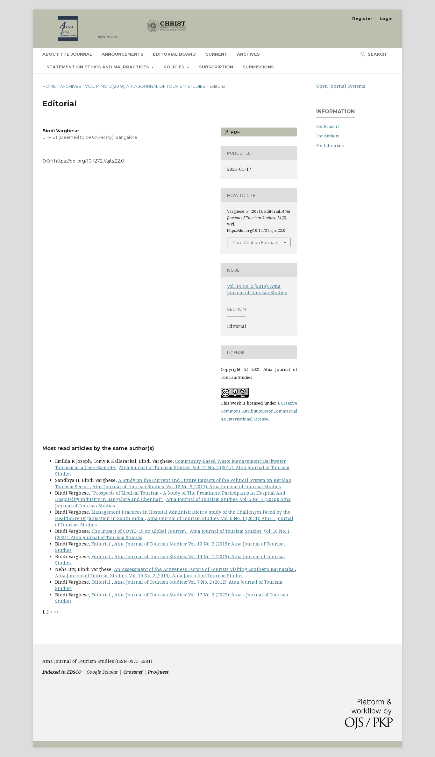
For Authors (327, 136)
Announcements (122, 54)
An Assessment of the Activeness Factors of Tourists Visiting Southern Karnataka (204, 569)
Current (216, 54)
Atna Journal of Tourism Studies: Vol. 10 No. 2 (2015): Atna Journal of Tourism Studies (149, 576)
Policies (174, 66)
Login (386, 18)
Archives (248, 54)
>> (56, 612)
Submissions (258, 66)
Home (49, 86)
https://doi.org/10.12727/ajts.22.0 (89, 161)
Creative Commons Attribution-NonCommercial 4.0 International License (259, 411)
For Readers (327, 126)
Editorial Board (174, 54)
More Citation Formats (255, 242)
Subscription (216, 66)
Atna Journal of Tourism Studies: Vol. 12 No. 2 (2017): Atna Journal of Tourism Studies (186, 486)
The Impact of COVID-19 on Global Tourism (139, 531)
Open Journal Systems (340, 86)
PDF (234, 132)
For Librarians (330, 145)
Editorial (101, 544)
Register (362, 18)
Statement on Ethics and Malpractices (98, 66)
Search (376, 54)
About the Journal (67, 54)
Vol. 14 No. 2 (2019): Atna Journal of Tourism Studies (145, 86)
